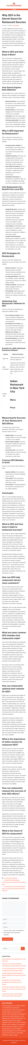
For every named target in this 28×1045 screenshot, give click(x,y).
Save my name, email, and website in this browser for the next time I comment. (14, 932)
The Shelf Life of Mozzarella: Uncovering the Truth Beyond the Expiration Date (14, 882)
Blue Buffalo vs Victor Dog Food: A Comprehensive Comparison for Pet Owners (11, 982)
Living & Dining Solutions (10, 878)
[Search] (23, 948)
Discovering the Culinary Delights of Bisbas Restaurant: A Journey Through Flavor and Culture (14, 989)
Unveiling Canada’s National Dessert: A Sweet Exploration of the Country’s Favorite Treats (14, 975)
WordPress (14, 1042)
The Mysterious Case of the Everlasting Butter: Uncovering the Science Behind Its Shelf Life (13, 888)
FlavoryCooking (15, 1040)
